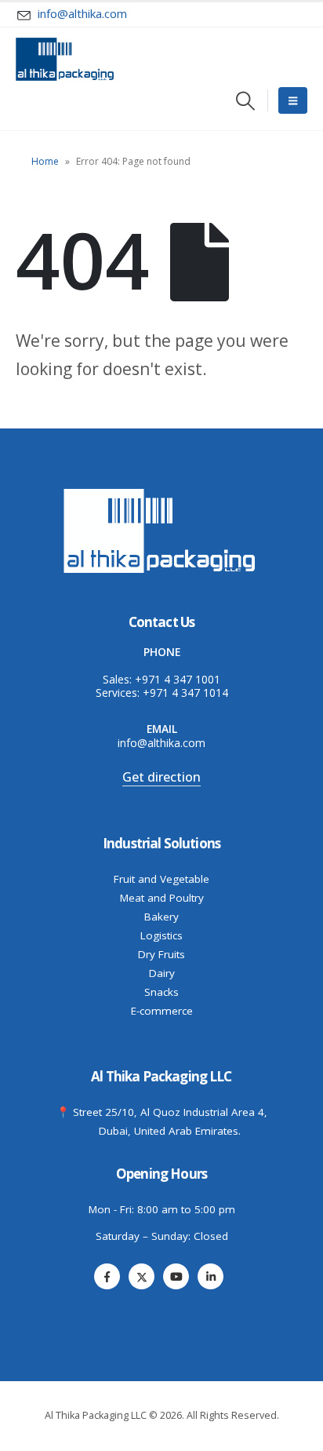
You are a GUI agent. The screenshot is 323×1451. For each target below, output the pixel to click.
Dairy (162, 973)
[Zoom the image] (161, 491)
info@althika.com (161, 742)
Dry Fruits (161, 954)
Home (45, 161)
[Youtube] (176, 1276)
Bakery (161, 917)
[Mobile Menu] (292, 100)
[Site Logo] (65, 59)
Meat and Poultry (162, 898)
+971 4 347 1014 (185, 692)
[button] (245, 101)
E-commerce (162, 1011)
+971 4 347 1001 (177, 679)
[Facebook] (107, 1276)
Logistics (161, 935)
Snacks (161, 992)
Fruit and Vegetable (161, 879)
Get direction (161, 777)
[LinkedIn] (210, 1276)
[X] (141, 1276)
